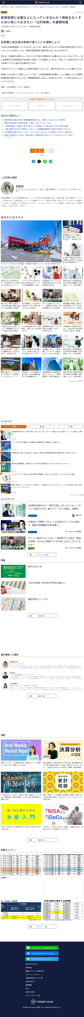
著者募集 (29, 985)
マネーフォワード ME (33, 995)
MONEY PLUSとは (32, 964)
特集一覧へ (42, 616)
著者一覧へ (42, 696)
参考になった (42, 106)
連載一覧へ (42, 840)
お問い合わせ (30, 981)
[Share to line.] (45, 161)
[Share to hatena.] (50, 161)
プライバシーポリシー (33, 974)
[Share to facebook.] (33, 161)
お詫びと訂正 (30, 992)
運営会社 (29, 967)
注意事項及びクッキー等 (34, 978)
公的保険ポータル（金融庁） (19, 87)
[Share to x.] (39, 161)
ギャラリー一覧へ (42, 927)
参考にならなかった (69, 106)
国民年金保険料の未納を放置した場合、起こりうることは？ (28, 123)
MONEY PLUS (5, 7)
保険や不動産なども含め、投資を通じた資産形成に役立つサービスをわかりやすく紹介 (38, 135)
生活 (12, 7)
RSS (27, 988)
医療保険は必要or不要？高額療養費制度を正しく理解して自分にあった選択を (35, 120)
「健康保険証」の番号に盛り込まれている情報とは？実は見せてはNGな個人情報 (36, 126)
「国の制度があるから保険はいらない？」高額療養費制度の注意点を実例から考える (37, 129)
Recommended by (74, 381)
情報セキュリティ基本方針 (35, 971)
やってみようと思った (14, 106)
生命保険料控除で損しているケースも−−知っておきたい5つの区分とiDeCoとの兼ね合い (38, 132)
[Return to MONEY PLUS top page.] (42, 2)
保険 (3, 35)
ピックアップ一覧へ (42, 555)
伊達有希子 (10, 93)
